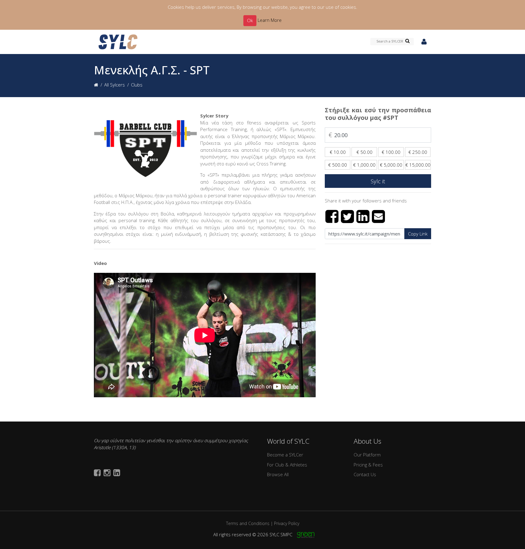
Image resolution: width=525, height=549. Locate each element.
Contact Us (365, 474)
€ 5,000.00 (391, 165)
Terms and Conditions (247, 523)
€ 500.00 (337, 165)
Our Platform (367, 455)
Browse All (278, 474)
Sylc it (378, 181)
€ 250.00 (417, 152)
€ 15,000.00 (418, 165)
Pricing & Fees (368, 465)
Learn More (270, 20)
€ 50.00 (364, 152)
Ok (250, 20)
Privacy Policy (286, 523)
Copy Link (417, 234)
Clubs (136, 85)
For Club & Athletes (287, 465)
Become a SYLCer (285, 455)
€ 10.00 (338, 152)
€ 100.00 (391, 152)
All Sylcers (114, 85)
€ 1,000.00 (364, 165)
